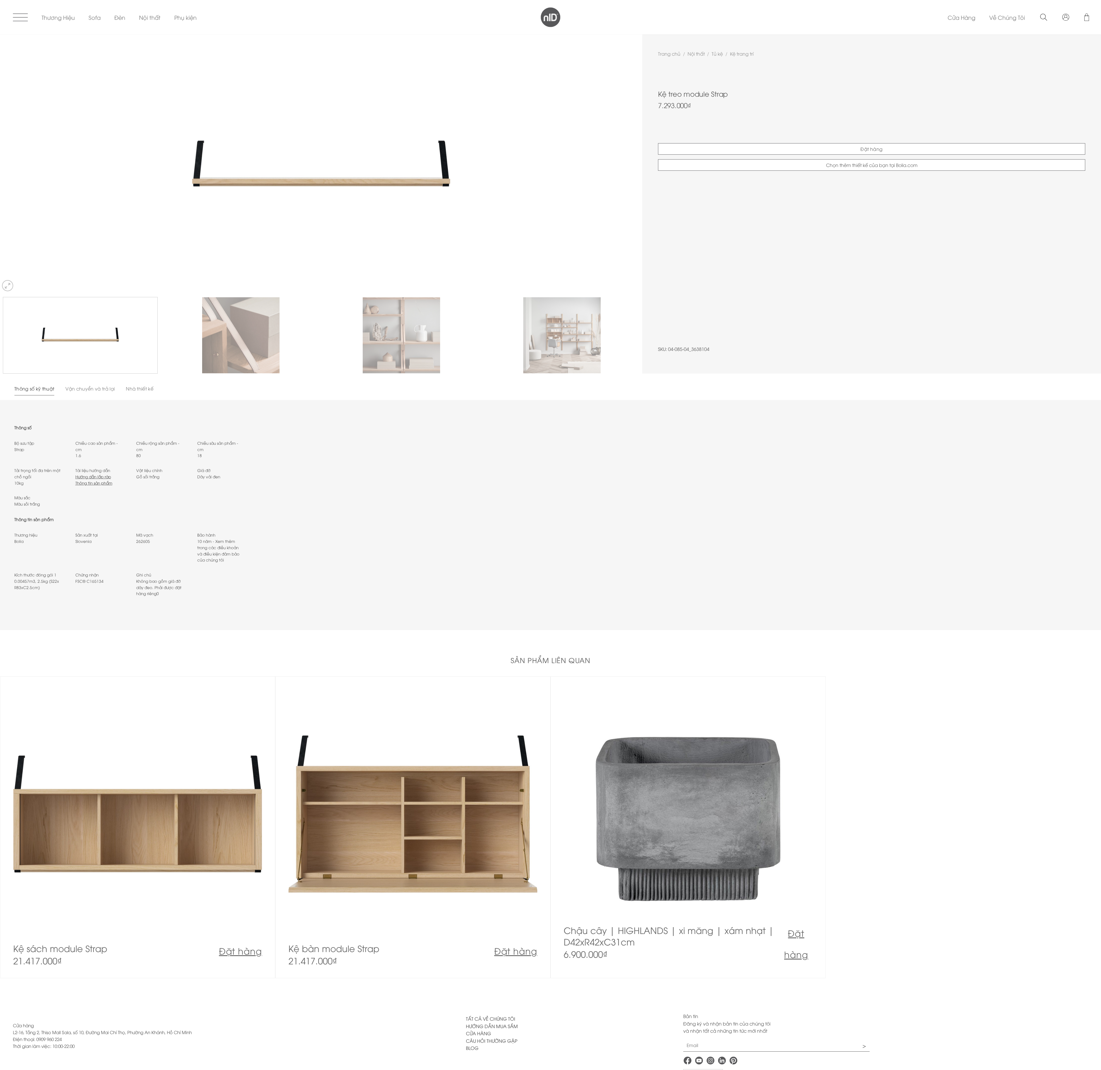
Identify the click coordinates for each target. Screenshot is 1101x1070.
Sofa (95, 17)
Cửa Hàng (961, 17)
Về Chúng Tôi (1007, 17)
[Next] (622, 163)
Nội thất (150, 17)
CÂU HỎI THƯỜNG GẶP (491, 1041)
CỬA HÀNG (478, 1033)
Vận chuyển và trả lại (90, 388)
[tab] (34, 388)
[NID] (550, 17)
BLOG (472, 1048)
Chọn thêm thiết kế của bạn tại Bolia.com (872, 165)
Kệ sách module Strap (60, 948)
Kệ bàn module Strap (333, 948)
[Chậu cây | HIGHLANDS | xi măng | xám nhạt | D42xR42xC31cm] (688, 827)
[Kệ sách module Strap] (137, 827)
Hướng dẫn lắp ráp (93, 476)
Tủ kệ (717, 54)
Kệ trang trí (741, 54)
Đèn (119, 17)
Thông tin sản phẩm (93, 483)
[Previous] (20, 163)
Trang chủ (669, 54)
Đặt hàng (871, 149)
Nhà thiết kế (139, 388)
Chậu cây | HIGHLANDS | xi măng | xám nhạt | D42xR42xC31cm (669, 936)
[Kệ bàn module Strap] (413, 827)
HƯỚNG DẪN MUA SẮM (492, 1026)
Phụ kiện (185, 17)
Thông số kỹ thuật (34, 388)
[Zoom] (7, 285)
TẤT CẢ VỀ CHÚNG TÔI (490, 1018)
